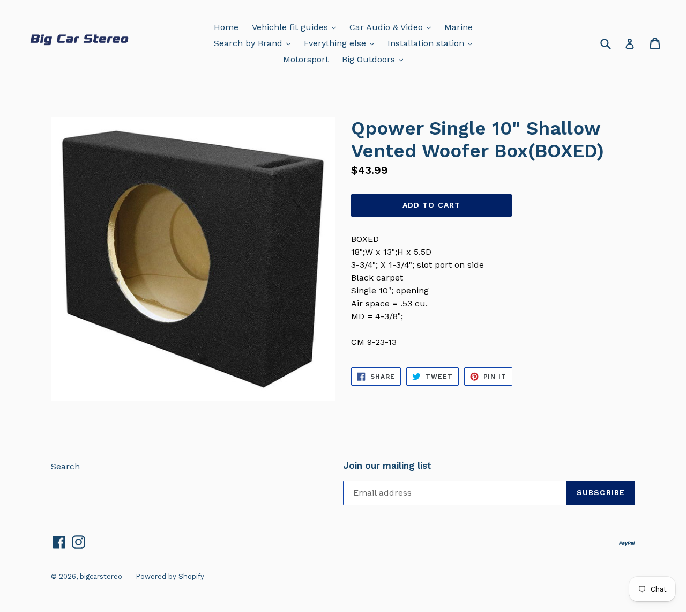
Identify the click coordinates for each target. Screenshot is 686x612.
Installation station (432, 43)
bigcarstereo (101, 576)
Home (226, 27)
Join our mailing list (387, 465)
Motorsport (306, 59)
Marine (458, 27)
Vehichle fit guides (296, 26)
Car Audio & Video (392, 26)
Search (65, 466)
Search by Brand (255, 43)
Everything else (341, 43)
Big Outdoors (375, 59)
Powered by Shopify (170, 576)
